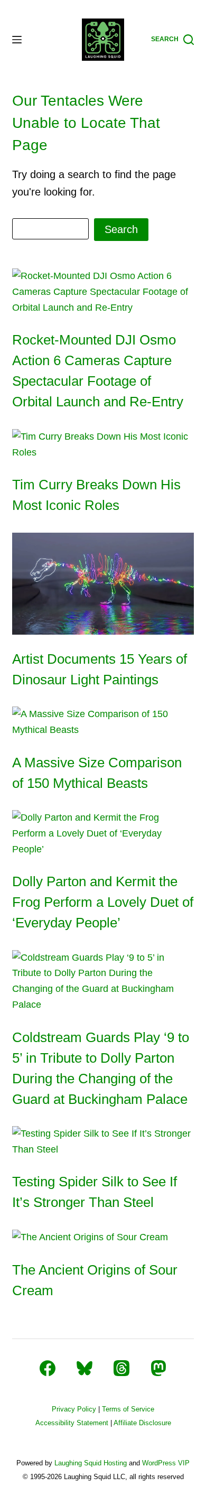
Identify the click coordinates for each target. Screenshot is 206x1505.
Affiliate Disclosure (142, 1423)
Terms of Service (128, 1409)
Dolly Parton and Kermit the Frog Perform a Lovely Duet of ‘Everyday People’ (102, 902)
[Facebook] (47, 1368)
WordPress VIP (166, 1463)
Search (121, 229)
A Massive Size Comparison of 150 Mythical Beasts (97, 773)
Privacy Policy (74, 1409)
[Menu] (17, 39)
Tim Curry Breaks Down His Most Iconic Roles (96, 495)
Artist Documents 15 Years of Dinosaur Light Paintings (99, 669)
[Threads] (121, 1368)
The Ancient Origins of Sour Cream (94, 1280)
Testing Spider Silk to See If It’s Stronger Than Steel (94, 1192)
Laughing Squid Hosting (90, 1463)
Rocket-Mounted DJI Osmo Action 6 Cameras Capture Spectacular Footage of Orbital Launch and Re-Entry (97, 371)
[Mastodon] (158, 1368)
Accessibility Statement (71, 1423)
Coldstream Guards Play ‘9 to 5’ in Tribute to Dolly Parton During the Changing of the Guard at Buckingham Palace (100, 1068)
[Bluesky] (84, 1368)
